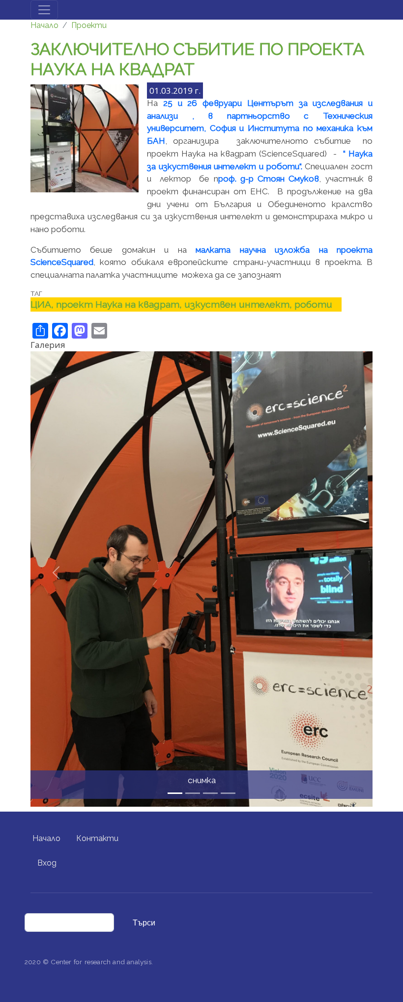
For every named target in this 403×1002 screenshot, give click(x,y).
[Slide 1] (192, 793)
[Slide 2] (210, 793)
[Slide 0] (175, 793)
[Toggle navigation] (44, 10)
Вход (47, 863)
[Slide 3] (228, 793)
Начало (44, 25)
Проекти (89, 25)
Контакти (97, 838)
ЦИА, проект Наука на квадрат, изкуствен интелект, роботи (181, 304)
